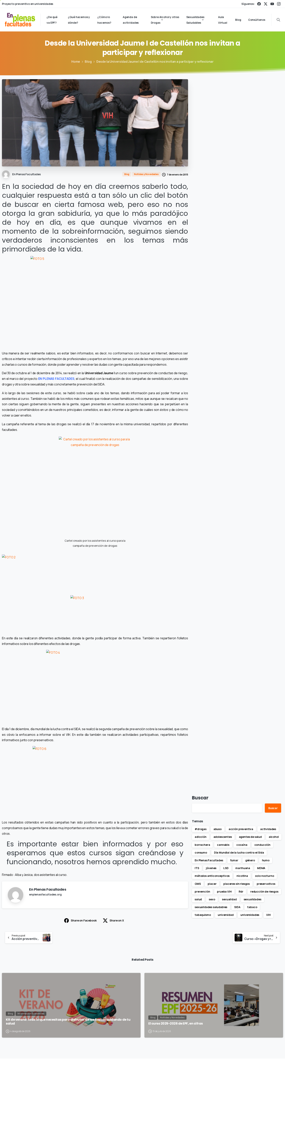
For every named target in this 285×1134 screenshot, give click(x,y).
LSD (226, 868)
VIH (268, 915)
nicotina (242, 876)
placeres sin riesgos (236, 884)
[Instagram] (279, 4)
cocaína (241, 845)
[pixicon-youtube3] (246, 1087)
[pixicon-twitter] (228, 1087)
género (250, 860)
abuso (217, 829)
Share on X (117, 920)
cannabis (223, 845)
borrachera (202, 845)
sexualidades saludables (211, 907)
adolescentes (222, 837)
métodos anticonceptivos (212, 876)
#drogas (200, 829)
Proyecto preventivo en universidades (27, 3)
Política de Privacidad (199, 1125)
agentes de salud (250, 837)
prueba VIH (224, 891)
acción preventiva (241, 829)
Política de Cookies (229, 1125)
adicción (200, 837)
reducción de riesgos (264, 891)
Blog (88, 61)
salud (198, 899)
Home (75, 61)
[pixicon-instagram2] (237, 1087)
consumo (201, 852)
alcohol (274, 837)
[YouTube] (272, 4)
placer (212, 884)
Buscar (200, 798)
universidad (225, 915)
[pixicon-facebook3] (219, 1087)
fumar (234, 860)
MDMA (261, 868)
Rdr (241, 891)
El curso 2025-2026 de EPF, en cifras (175, 1024)
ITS (197, 868)
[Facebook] (259, 4)
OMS (198, 884)
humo (265, 860)
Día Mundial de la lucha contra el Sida (239, 852)
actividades (268, 829)
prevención (202, 891)
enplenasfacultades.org (45, 894)
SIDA (237, 907)
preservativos (266, 884)
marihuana (242, 868)
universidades (249, 915)
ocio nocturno (264, 876)
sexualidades (252, 899)
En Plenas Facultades (209, 860)
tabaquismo (203, 915)
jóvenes (211, 868)
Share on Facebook (84, 920)
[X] (265, 4)
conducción (262, 845)
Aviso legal (174, 1125)
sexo (212, 899)
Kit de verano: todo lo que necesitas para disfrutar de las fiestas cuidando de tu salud (68, 1022)
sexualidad (229, 899)
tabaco (252, 907)
